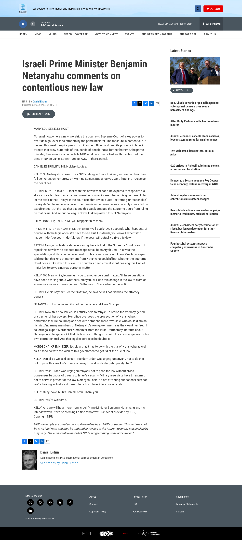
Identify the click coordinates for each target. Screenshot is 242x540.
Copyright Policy (97, 511)
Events (129, 34)
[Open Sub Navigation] (30, 34)
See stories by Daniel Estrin (59, 463)
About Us (210, 34)
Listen (23, 34)
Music (53, 34)
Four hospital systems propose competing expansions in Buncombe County (191, 247)
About (92, 497)
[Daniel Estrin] (29, 460)
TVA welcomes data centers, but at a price (192, 152)
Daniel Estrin (40, 101)
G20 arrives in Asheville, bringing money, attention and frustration (194, 167)
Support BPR (188, 34)
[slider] (38, 24)
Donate (215, 8)
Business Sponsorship (157, 34)
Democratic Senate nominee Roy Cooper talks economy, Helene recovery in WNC (194, 182)
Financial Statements (187, 504)
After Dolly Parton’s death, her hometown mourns (194, 123)
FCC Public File (140, 511)
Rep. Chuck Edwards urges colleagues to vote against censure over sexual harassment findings (194, 106)
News (38, 34)
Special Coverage (76, 34)
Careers (180, 511)
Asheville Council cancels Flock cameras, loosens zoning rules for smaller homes (195, 137)
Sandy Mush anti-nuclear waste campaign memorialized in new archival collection (195, 212)
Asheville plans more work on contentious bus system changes (189, 197)
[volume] (33, 24)
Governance (182, 497)
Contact (93, 504)
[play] (23, 24)
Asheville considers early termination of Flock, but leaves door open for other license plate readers (194, 228)
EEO (135, 504)
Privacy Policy (140, 497)
